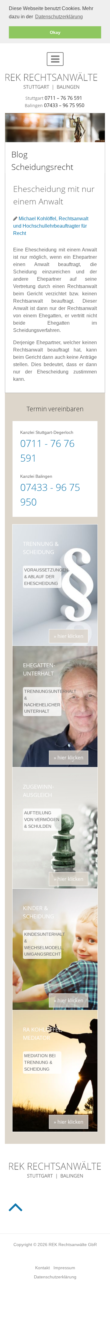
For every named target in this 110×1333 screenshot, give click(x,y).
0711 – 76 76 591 (63, 98)
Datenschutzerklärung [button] (59, 16)
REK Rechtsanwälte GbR (73, 1244)
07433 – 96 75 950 (64, 105)
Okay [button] (55, 32)
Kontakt (42, 1268)
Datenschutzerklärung (55, 1277)
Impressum (64, 1268)
